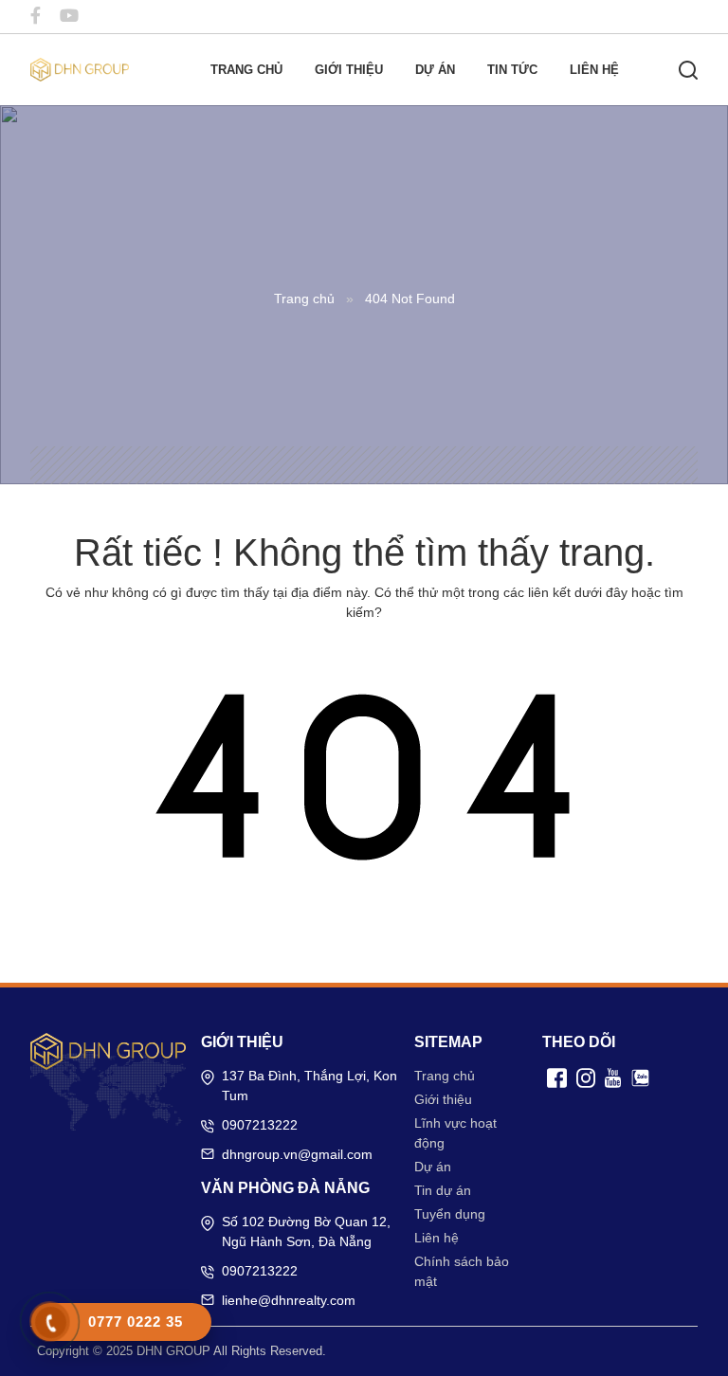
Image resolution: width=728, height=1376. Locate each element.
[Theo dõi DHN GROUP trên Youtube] (69, 16)
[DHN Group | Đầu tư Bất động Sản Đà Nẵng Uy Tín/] (79, 68)
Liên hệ (594, 70)
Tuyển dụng (449, 1214)
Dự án (435, 70)
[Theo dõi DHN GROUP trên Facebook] (35, 16)
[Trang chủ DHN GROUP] (108, 1051)
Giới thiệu (349, 70)
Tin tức (512, 70)
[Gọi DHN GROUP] (50, 1322)
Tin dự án (442, 1190)
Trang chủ (246, 70)
